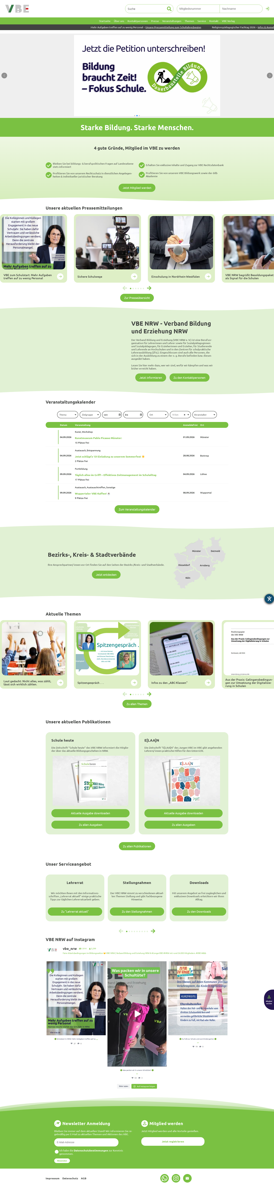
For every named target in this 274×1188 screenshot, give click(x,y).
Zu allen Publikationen (137, 846)
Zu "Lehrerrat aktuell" (75, 911)
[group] (33, 248)
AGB (83, 1178)
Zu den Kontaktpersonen (189, 377)
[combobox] (67, 415)
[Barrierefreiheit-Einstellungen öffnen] (269, 598)
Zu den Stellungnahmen (137, 911)
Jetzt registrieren (173, 1141)
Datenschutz (70, 1178)
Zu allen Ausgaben (90, 824)
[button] (134, 115)
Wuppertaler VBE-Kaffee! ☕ (92, 493)
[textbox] (67, 415)
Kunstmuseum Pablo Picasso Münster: (98, 438)
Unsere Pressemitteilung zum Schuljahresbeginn (100, 27)
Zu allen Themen (137, 704)
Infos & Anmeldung (196, 27)
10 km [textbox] (175, 414)
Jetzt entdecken (106, 574)
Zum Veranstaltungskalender (137, 509)
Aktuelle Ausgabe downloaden (90, 813)
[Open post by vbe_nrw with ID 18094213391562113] (76, 998)
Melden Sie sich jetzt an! (256, 27)
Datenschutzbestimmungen (91, 1150)
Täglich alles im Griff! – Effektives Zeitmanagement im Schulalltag (115, 475)
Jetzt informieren (150, 377)
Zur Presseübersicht (137, 297)
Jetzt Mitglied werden (137, 187)
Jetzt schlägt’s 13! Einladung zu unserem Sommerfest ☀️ (110, 456)
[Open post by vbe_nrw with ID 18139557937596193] (137, 1014)
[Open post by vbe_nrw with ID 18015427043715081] (197, 998)
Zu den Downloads (199, 911)
